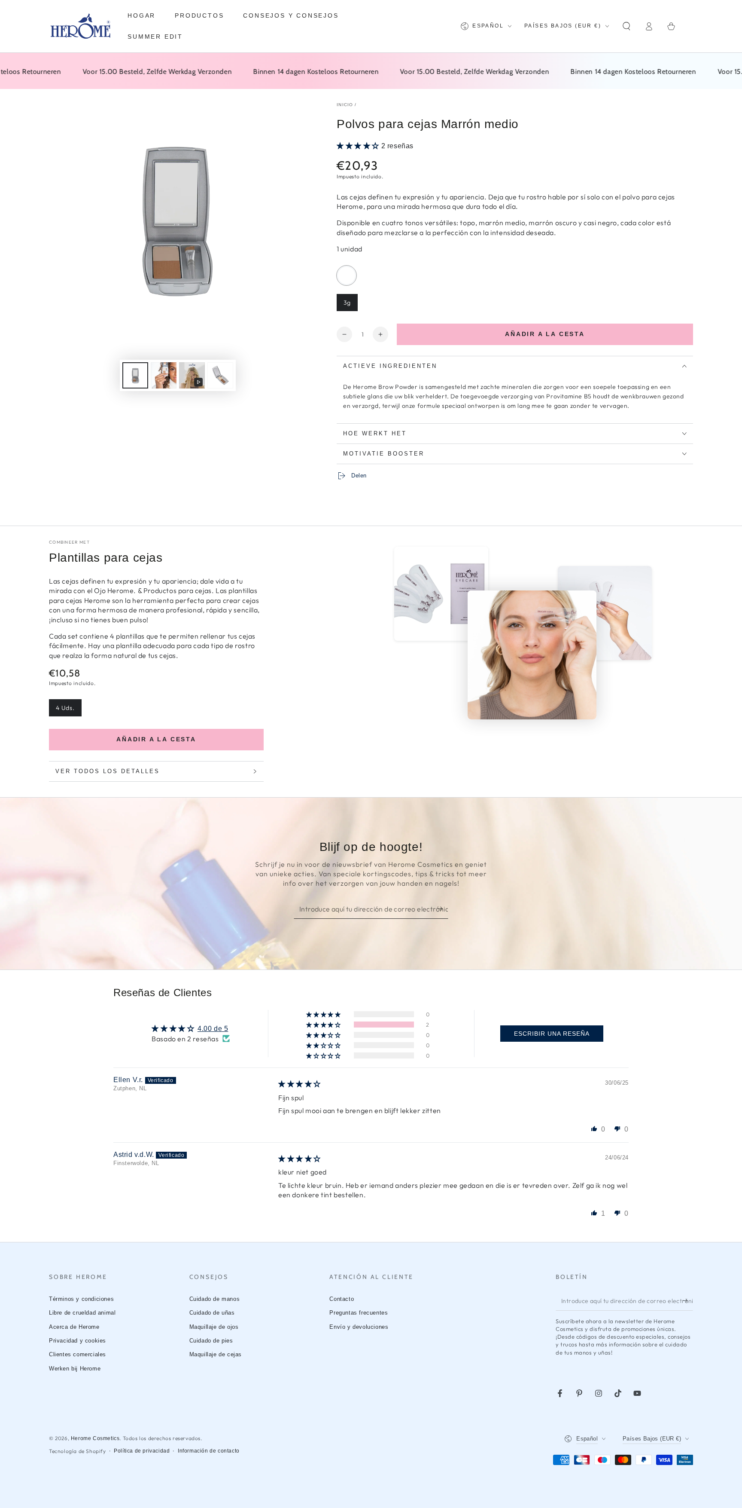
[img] (299, 1084)
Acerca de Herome (74, 1327)
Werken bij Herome (74, 1368)
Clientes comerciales (77, 1354)
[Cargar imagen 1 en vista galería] (135, 375)
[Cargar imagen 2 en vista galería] (163, 375)
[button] (626, 26)
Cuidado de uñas (212, 1312)
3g (350, 305)
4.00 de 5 (213, 1028)
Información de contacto (209, 1451)
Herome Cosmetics (95, 1438)
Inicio (345, 104)
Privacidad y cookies (77, 1340)
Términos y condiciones (81, 1299)
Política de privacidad (142, 1451)
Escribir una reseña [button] (552, 1033)
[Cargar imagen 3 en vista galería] (220, 375)
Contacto (341, 1299)
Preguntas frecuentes (358, 1312)
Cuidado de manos (214, 1299)
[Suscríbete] (443, 908)
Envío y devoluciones (358, 1327)
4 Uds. (68, 710)
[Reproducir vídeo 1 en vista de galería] (192, 375)
